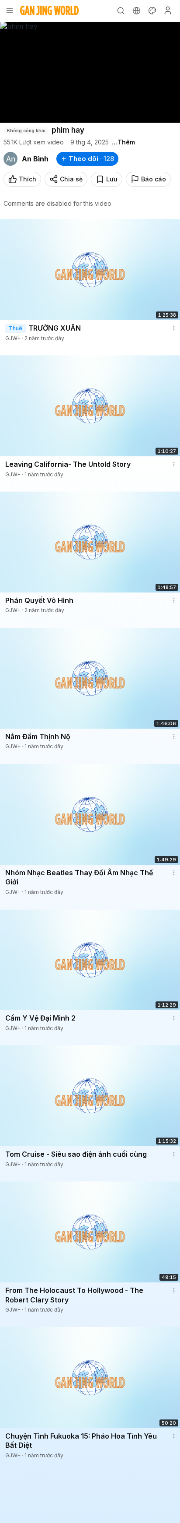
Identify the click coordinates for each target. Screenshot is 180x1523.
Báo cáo (153, 179)
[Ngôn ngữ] (136, 10)
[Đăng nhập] (168, 10)
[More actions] (174, 328)
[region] (90, 72)
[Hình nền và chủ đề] (152, 10)
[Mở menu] (10, 10)
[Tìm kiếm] (121, 10)
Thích (27, 179)
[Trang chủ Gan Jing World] (49, 10)
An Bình (35, 158)
